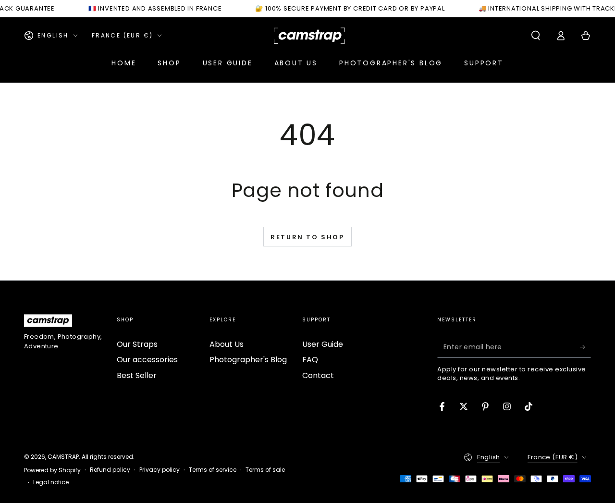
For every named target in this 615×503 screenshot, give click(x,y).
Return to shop (307, 237)
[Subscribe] (585, 346)
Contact (318, 375)
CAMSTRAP (63, 457)
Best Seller (137, 375)
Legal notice (51, 482)
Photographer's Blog (248, 359)
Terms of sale (265, 470)
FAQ (310, 359)
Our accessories (147, 359)
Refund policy (110, 470)
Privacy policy (159, 470)
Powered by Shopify (52, 470)
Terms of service (212, 470)
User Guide (322, 344)
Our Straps (137, 344)
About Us (226, 344)
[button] (535, 35)
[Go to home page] (309, 35)
